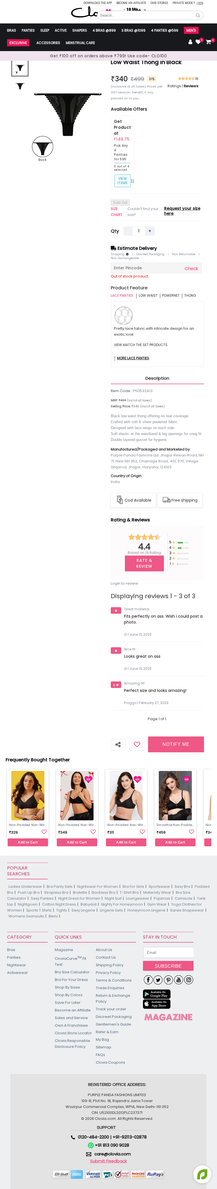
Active (61, 30)
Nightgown (28, 904)
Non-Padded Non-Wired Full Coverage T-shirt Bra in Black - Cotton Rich (126, 825)
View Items (123, 180)
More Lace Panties (133, 358)
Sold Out (120, 202)
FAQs (100, 1054)
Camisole (183, 898)
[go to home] (94, 11)
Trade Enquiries (110, 988)
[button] (198, 15)
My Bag (102, 1039)
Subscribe (168, 966)
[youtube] (178, 980)
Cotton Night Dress (59, 904)
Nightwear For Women (97, 886)
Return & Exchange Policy (113, 998)
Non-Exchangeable (125, 258)
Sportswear (159, 886)
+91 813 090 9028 (111, 1145)
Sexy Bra (182, 886)
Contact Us (106, 957)
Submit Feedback (108, 1161)
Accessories (48, 42)
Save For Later (68, 1002)
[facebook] (148, 980)
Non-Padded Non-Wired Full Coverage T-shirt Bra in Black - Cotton (28, 825)
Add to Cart (28, 842)
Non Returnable (183, 254)
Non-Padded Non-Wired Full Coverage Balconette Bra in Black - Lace (77, 825)
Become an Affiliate (131, 3)
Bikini (53, 916)
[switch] (200, 3)
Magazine (64, 949)
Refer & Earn (107, 1032)
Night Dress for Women (79, 898)
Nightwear (16, 965)
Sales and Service (71, 1017)
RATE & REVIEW (144, 563)
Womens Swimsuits (26, 916)
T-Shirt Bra (129, 892)
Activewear (17, 972)
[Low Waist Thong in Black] (20, 68)
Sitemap (103, 1047)
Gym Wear (157, 904)
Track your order (111, 1009)
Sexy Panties (42, 898)
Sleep (44, 30)
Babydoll (89, 904)
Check (191, 269)
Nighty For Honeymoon (122, 904)
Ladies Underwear (25, 886)
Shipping (118, 254)
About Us (104, 949)
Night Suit (113, 898)
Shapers (79, 30)
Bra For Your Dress (71, 979)
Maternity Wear (157, 892)
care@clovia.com (112, 1154)
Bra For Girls (133, 886)
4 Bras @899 (104, 30)
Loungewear (137, 898)
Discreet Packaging (150, 254)
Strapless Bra (56, 892)
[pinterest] (168, 980)
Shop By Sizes (67, 987)
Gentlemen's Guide (113, 1024)
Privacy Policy (108, 972)
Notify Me (176, 744)
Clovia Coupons (110, 1062)
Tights (61, 910)
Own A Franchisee (71, 1025)
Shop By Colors (69, 995)
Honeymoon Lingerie (146, 910)
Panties (28, 30)
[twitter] (158, 980)
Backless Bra (103, 892)
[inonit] (189, 980)
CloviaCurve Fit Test (70, 961)
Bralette (80, 892)
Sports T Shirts (39, 910)
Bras (11, 30)
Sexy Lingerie (83, 910)
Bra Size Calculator (72, 972)
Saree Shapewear (187, 910)
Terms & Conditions (114, 980)
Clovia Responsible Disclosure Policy (72, 1043)
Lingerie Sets (111, 910)
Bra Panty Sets (60, 886)
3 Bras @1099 (133, 30)
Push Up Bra (29, 892)
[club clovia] (168, 1017)
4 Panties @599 (164, 30)
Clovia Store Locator (73, 1033)
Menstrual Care (80, 42)
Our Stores (159, 3)
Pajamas (162, 898)
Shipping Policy (109, 965)
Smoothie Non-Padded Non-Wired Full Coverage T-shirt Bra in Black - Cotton (176, 825)
